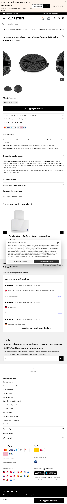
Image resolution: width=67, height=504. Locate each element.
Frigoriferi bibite (8, 409)
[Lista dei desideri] (59, 18)
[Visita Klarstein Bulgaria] (21, 476)
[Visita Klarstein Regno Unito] (25, 472)
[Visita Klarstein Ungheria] (7, 476)
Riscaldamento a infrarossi (12, 401)
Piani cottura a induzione (11, 420)
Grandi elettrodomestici (15, 29)
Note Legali (30, 495)
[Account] (55, 18)
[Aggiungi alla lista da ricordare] (63, 36)
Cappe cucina (29, 29)
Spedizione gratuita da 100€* (55, 13)
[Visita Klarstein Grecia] (14, 480)
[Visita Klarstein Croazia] (14, 476)
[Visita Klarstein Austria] (7, 472)
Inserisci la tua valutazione (53, 265)
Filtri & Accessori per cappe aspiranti (46, 29)
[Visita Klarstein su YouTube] (12, 491)
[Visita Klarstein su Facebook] (8, 491)
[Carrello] (63, 18)
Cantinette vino (8, 382)
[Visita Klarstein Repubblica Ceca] (4, 476)
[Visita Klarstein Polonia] (11, 476)
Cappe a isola (7, 393)
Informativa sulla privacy (40, 479)
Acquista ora (46, 6)
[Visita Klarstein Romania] (18, 476)
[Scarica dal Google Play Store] (51, 473)
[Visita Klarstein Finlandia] (25, 476)
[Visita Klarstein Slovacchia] (28, 472)
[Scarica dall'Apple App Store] (39, 473)
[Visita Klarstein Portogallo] (7, 480)
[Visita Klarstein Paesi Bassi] (4, 480)
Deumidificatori (8, 389)
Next (61, 63)
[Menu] (50, 17)
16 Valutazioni (16, 40)
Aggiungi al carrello (35, 109)
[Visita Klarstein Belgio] (28, 476)
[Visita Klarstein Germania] (4, 472)
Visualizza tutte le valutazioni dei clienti (36, 328)
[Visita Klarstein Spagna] (21, 472)
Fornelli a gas (7, 424)
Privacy (5, 495)
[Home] (6, 29)
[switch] (48, 18)
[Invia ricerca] (3, 24)
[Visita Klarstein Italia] (18, 472)
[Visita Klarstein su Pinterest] (16, 491)
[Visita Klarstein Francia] (14, 472)
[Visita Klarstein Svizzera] (11, 472)
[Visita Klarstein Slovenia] (11, 480)
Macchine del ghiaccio (10, 405)
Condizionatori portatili (10, 386)
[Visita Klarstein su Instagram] (4, 491)
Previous (5, 63)
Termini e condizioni (16, 495)
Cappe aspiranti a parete (11, 416)
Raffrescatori (7, 412)
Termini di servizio (52, 479)
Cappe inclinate (8, 397)
